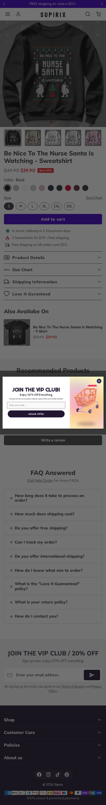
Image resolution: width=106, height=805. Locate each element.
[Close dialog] (99, 381)
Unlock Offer (36, 413)
